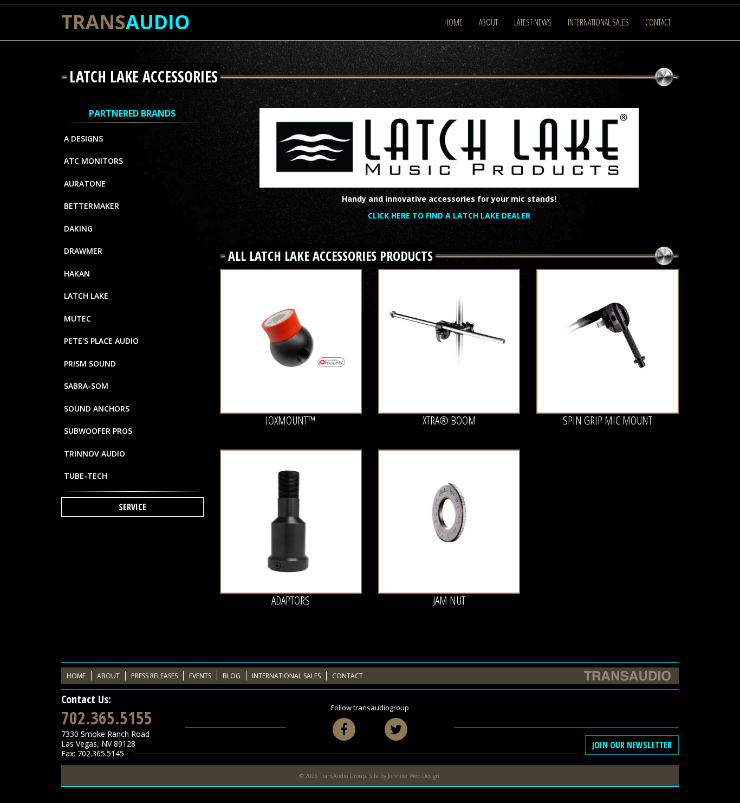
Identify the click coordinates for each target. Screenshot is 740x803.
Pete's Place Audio (101, 341)
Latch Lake (86, 296)
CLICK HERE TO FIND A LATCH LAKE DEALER (449, 215)
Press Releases (154, 675)
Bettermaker (91, 206)
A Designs (83, 138)
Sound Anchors (96, 408)
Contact (658, 22)
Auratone (85, 183)
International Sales (598, 22)
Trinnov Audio (94, 453)
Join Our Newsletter (632, 745)
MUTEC (77, 318)
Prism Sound (90, 363)
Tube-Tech (85, 476)
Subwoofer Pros (98, 431)
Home (453, 22)
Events (200, 675)
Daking (78, 228)
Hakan (77, 273)
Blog (232, 675)
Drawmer (83, 251)
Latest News (532, 22)
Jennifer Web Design (413, 776)
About (488, 22)
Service (132, 507)
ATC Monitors (93, 161)
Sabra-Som (86, 386)
